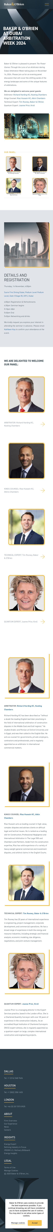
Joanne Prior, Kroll (27, 105)
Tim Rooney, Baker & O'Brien (31, 102)
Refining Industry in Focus (15, 1147)
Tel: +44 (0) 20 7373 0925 (14, 1106)
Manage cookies (18, 1223)
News (6, 1126)
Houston (10, 1085)
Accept (35, 1223)
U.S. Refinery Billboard (17, 1150)
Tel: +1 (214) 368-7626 (13, 1078)
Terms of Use (9, 1167)
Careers (7, 1130)
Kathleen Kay (9, 329)
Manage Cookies (11, 1170)
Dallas (8, 1071)
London (9, 1100)
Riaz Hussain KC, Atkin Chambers (31, 98)
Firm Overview (10, 1120)
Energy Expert (10, 1144)
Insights (9, 1137)
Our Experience (10, 1123)
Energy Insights (10, 1153)
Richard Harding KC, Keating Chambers (30, 94)
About (8, 1114)
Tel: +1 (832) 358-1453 (13, 1092)
